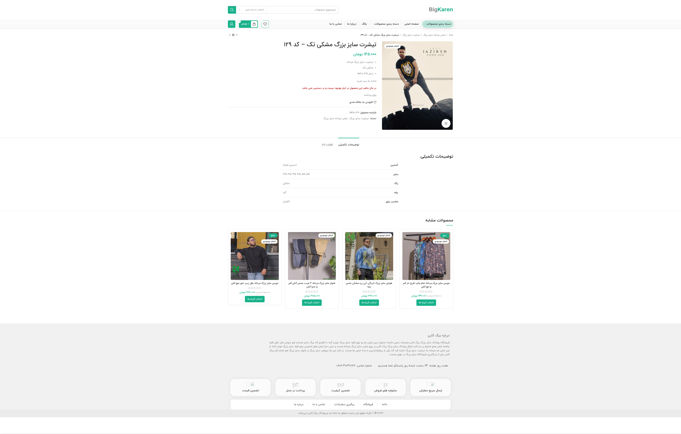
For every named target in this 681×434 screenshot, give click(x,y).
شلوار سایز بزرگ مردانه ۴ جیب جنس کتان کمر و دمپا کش (311, 285)
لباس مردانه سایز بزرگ (434, 35)
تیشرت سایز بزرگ (411, 35)
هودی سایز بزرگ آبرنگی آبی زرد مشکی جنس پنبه (369, 285)
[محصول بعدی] (229, 35)
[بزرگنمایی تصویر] (446, 123)
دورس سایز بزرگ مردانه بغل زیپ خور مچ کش (254, 283)
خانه (450, 35)
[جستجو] (232, 10)
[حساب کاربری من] (231, 24)
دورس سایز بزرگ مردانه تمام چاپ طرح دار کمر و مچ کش (426, 285)
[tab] (348, 143)
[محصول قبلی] (237, 35)
